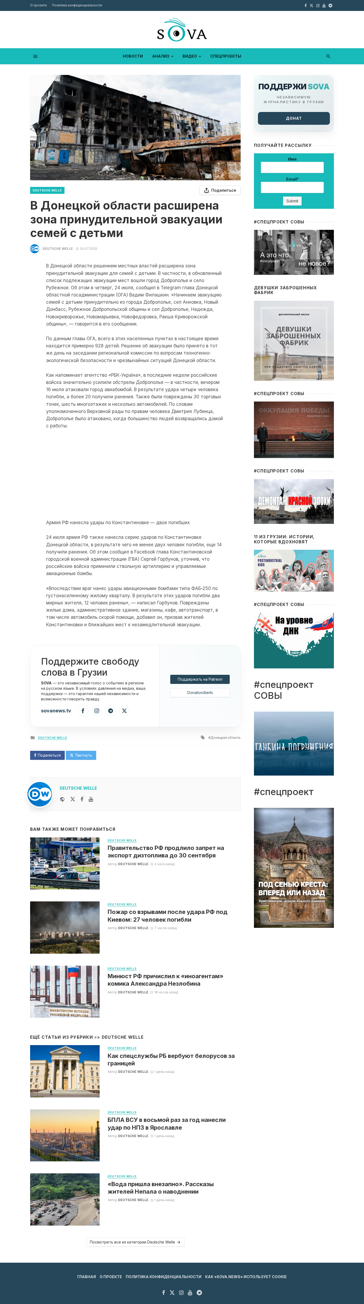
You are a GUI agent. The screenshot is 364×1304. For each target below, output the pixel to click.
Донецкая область (226, 738)
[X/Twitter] (124, 710)
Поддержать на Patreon (200, 679)
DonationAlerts (200, 692)
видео (190, 56)
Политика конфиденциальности (77, 5)
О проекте (38, 5)
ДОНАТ (294, 118)
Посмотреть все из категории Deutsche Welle (132, 1242)
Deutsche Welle (47, 190)
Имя (292, 159)
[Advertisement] (135, 474)
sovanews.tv (56, 710)
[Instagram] (96, 710)
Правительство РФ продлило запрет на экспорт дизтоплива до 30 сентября (166, 851)
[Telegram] (110, 710)
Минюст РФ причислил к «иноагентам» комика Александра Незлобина (165, 980)
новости (133, 56)
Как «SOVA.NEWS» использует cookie (246, 1276)
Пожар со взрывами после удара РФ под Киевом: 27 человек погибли (168, 915)
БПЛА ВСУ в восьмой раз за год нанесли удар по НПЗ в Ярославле (167, 1123)
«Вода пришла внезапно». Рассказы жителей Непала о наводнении (161, 1188)
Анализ (160, 56)
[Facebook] (83, 710)
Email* (292, 179)
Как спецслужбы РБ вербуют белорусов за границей (171, 1059)
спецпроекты (225, 56)
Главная (86, 1276)
